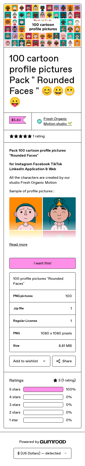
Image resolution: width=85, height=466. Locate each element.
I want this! (42, 263)
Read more (18, 244)
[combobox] (29, 361)
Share (67, 361)
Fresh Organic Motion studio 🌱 (58, 121)
